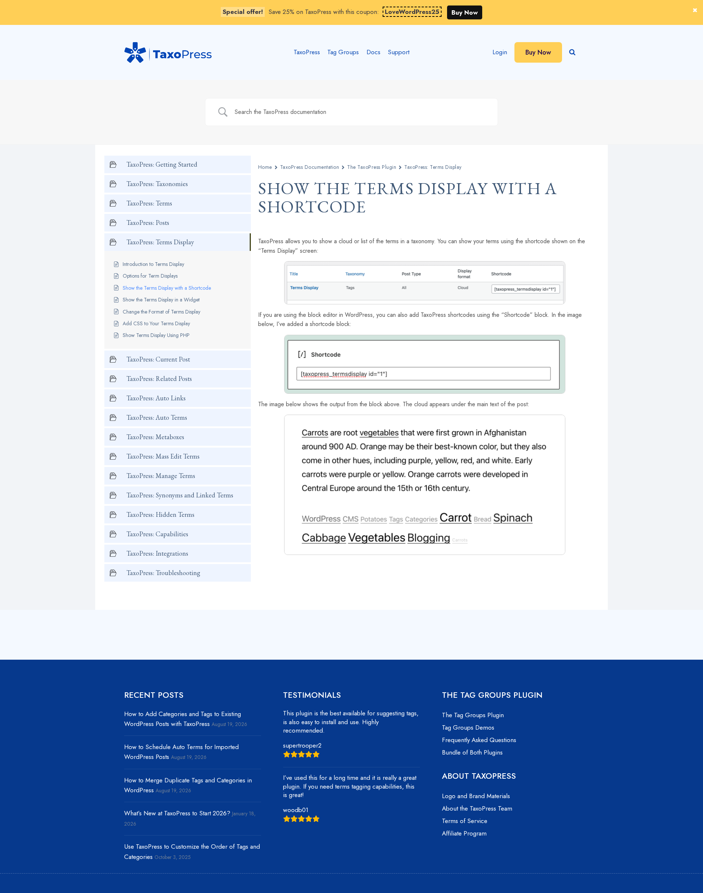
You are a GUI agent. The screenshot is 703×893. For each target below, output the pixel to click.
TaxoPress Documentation (309, 167)
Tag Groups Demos (468, 727)
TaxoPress (307, 52)
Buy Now (464, 12)
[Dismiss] (695, 10)
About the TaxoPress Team (477, 808)
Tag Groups (343, 52)
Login (499, 52)
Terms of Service (464, 820)
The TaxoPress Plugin (371, 167)
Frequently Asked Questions (479, 739)
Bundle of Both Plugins (472, 752)
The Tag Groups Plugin (473, 715)
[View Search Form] (572, 52)
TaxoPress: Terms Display (433, 167)
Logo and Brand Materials (476, 796)
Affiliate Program (464, 833)
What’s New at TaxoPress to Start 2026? (177, 813)
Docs (373, 52)
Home (265, 167)
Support (398, 52)
